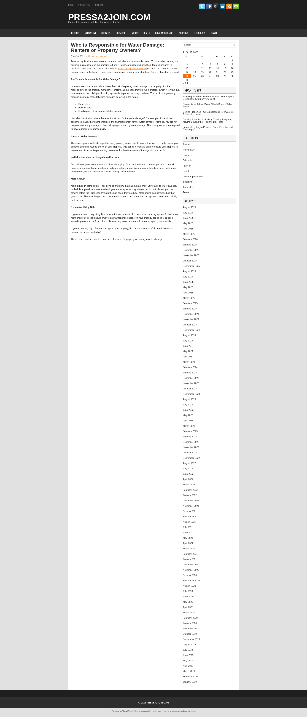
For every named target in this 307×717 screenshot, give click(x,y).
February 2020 (190, 618)
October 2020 (190, 575)
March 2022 (189, 484)
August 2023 (189, 399)
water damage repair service (132, 68)
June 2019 (188, 655)
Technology (199, 33)
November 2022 (191, 447)
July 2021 (188, 527)
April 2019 (188, 666)
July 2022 (188, 468)
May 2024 (188, 351)
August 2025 (189, 271)
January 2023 (190, 436)
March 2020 (189, 612)
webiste (181, 711)
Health (147, 33)
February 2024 (190, 367)
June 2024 (188, 346)
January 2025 (190, 308)
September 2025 (191, 266)
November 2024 (191, 319)
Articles (75, 33)
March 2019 (189, 671)
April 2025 (188, 292)
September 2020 (191, 580)
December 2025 (191, 250)
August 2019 (189, 644)
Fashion (134, 33)
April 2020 (188, 607)
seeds (174, 711)
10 (187, 68)
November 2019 (191, 628)
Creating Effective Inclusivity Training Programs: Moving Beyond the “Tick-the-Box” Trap (208, 120)
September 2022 (191, 458)
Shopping (183, 33)
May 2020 (188, 602)
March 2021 (189, 548)
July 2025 (188, 276)
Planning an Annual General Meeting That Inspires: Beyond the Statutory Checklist (209, 97)
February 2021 (190, 554)
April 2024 (188, 356)
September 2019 (191, 639)
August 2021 (189, 522)
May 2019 (188, 660)
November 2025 (191, 255)
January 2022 (190, 495)
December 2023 (191, 378)
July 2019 (188, 650)
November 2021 (191, 506)
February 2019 (190, 676)
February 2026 (190, 239)
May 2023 (188, 415)
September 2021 (191, 516)
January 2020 (190, 623)
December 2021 (191, 500)
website (192, 711)
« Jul (185, 83)
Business (105, 33)
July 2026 (188, 212)
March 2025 (189, 298)
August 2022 (189, 463)
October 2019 (190, 634)
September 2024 (191, 330)
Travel (214, 33)
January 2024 (190, 372)
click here (157, 711)
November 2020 (191, 570)
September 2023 (191, 394)
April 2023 (188, 420)
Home (70, 4)
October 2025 (190, 260)
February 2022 (190, 490)
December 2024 (191, 314)
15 (224, 68)
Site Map (99, 4)
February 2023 (190, 431)
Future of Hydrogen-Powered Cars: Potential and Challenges (208, 128)
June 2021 (188, 532)
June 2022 (188, 474)
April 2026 (188, 228)
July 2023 (188, 404)
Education (120, 33)
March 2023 (189, 426)
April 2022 (188, 479)
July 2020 (188, 591)
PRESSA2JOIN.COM (109, 17)
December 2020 (191, 564)
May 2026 (188, 223)
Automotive (90, 33)
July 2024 (188, 340)
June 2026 (188, 218)
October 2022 (190, 452)
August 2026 (189, 207)
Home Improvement (164, 33)
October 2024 (190, 324)
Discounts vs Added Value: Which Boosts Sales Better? (207, 105)
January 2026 (190, 244)
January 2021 (190, 559)
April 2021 (188, 543)
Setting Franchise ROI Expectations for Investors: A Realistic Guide (208, 113)
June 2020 (188, 596)
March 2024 (189, 362)
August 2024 (189, 335)
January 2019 (190, 682)
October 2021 (190, 511)
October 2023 (190, 388)
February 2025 (190, 303)
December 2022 (191, 442)
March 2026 (189, 234)
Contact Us (84, 4)
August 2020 (189, 586)
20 (210, 72)
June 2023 (188, 410)
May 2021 (188, 538)
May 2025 (188, 287)
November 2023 (191, 383)
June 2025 (188, 282)
